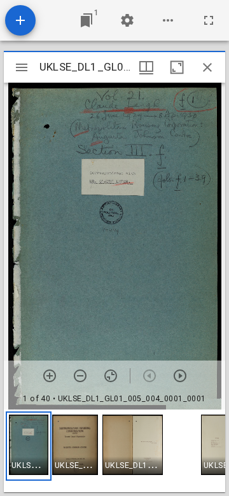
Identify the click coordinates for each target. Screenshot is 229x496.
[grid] (114, 451)
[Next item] (180, 376)
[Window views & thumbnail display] (146, 67)
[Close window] (207, 67)
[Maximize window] (177, 67)
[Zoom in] (49, 376)
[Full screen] (208, 20)
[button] (28, 446)
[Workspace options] (168, 20)
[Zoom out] (80, 376)
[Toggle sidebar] (21, 67)
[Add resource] (20, 20)
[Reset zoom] (110, 376)
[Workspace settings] (127, 20)
